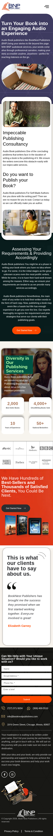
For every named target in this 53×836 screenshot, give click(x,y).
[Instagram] (12, 774)
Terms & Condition (33, 831)
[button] (47, 6)
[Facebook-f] (4, 774)
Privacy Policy (11, 831)
